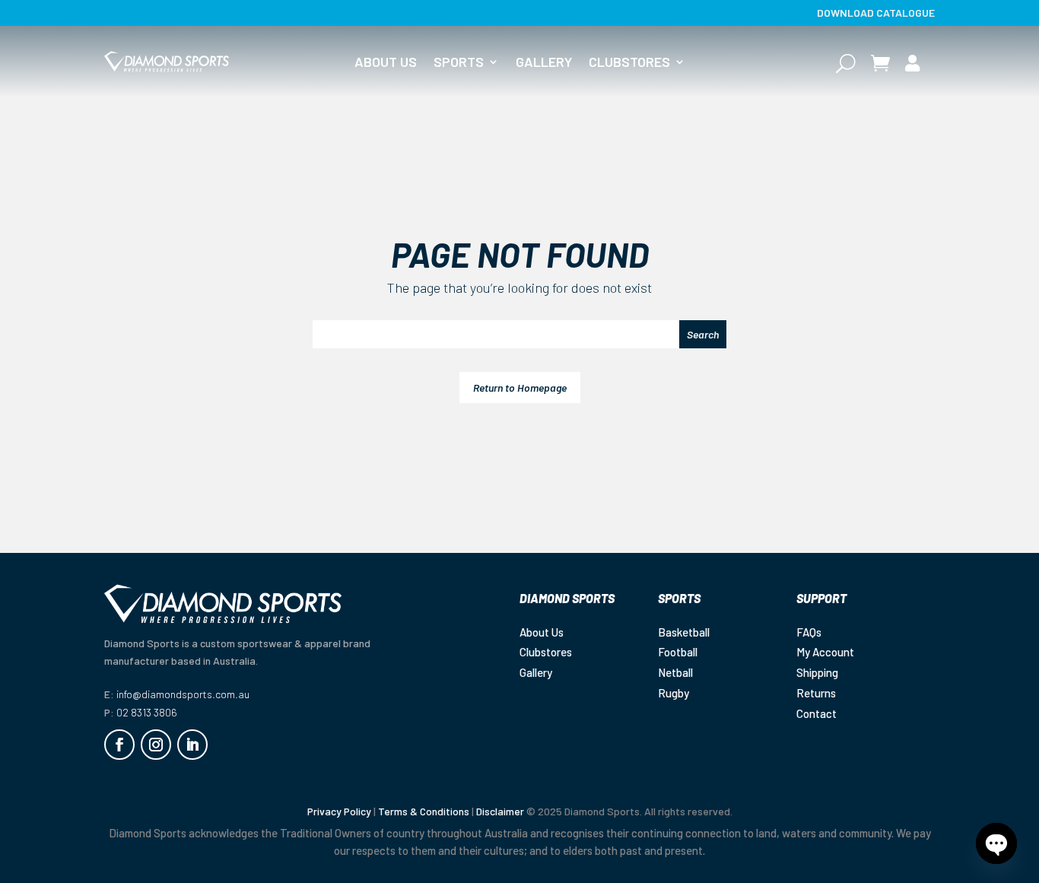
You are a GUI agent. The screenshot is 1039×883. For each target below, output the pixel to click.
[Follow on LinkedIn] (192, 744)
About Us (385, 63)
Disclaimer (500, 811)
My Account (825, 652)
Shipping (817, 672)
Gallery (544, 63)
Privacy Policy (339, 811)
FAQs (808, 632)
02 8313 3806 (146, 712)
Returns (816, 693)
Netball (675, 672)
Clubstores (629, 63)
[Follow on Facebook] (119, 744)
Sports (459, 63)
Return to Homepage (520, 387)
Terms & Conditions (423, 811)
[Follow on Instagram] (156, 744)
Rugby (673, 693)
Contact (816, 713)
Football (677, 652)
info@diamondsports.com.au (182, 694)
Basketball (684, 632)
